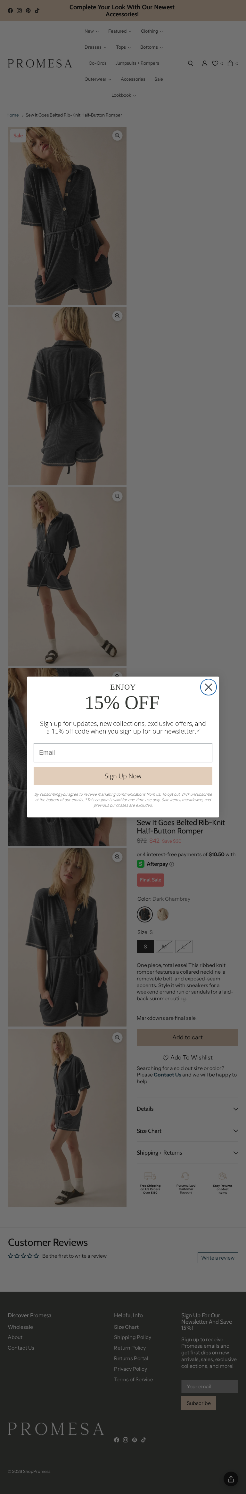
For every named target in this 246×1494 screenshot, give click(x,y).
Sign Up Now (123, 776)
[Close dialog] (209, 687)
